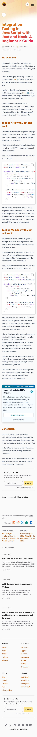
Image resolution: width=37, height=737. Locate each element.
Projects (5, 657)
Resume (23, 664)
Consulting (24, 647)
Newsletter (25, 667)
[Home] (4, 4)
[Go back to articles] (4, 15)
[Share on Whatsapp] (26, 523)
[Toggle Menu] (32, 4)
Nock (25, 93)
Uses (3, 677)
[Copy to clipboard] (32, 165)
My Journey (25, 657)
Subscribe (28, 483)
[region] (18, 183)
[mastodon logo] (19, 725)
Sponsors (24, 654)
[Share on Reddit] (18, 523)
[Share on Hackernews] (13, 523)
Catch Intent (25, 677)
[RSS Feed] (27, 725)
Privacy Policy (7, 690)
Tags (3, 687)
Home (4, 647)
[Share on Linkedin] (31, 523)
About (4, 651)
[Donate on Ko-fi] (30, 725)
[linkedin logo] (15, 725)
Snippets (5, 660)
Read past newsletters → (25, 487)
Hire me (23, 660)
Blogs (4, 654)
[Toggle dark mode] (27, 4)
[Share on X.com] (22, 523)
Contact (5, 684)
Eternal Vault (25, 687)
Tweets (4, 680)
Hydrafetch (25, 680)
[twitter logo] (11, 725)
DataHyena (25, 684)
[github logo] (6, 725)
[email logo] (23, 725)
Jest (16, 79)
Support (23, 651)
